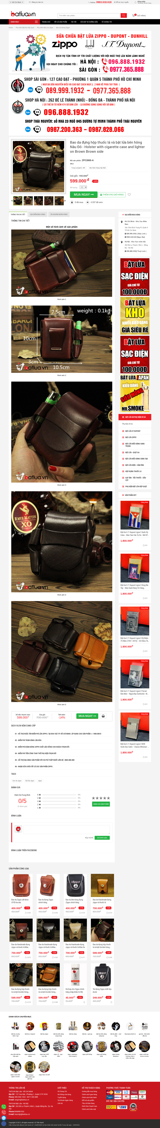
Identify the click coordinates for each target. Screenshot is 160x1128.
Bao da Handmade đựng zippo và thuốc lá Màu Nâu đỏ (20, 946)
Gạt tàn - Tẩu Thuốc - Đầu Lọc (135, 478)
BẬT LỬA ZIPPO (130, 437)
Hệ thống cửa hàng (64, 1094)
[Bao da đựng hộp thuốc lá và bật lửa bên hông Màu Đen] (21, 974)
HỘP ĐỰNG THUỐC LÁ (133, 471)
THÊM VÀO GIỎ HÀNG (113, 195)
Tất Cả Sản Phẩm (60, 22)
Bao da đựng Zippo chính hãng (45, 901)
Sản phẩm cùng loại (19, 868)
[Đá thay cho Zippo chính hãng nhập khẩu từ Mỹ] (75, 974)
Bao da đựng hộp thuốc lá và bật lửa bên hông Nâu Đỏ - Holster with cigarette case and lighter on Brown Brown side (107, 147)
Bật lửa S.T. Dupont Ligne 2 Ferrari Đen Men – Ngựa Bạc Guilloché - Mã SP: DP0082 (134, 692)
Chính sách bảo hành (89, 1097)
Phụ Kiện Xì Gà (127, 423)
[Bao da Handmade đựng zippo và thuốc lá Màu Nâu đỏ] (21, 930)
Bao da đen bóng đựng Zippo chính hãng (74, 901)
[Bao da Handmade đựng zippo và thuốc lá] (102, 885)
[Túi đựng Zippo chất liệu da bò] (102, 974)
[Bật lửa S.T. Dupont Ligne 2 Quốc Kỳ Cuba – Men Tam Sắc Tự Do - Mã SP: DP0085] (134, 515)
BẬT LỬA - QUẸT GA (132, 452)
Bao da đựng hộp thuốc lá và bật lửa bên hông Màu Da (47, 990)
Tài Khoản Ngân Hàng (65, 1100)
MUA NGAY (82, 194)
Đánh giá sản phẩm (101, 804)
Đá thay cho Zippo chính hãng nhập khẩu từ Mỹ (75, 990)
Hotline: (101, 2)
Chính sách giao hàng (89, 1094)
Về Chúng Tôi (62, 1091)
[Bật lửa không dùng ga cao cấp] (134, 277)
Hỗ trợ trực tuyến (121, 2)
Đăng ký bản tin (37, 2)
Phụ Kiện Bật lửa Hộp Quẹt (136, 486)
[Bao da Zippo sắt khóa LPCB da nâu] (21, 885)
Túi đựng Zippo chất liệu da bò (102, 990)
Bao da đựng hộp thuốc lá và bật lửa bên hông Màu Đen (20, 990)
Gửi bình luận (102, 838)
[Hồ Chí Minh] (3, 1112)
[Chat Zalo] (3, 1117)
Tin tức (73, 22)
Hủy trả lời (89, 838)
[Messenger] (3, 1123)
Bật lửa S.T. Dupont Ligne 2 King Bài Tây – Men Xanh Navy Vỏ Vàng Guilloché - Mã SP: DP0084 (134, 586)
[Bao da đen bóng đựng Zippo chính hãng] (75, 885)
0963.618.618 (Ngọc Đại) (136, 237)
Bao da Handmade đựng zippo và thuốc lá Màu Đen (47, 946)
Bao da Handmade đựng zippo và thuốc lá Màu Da (75, 945)
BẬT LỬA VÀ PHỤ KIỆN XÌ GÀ (135, 417)
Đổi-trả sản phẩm (88, 1100)
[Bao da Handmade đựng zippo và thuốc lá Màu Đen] (48, 930)
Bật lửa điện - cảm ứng (134, 465)
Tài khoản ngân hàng (59, 214)
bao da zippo (17, 780)
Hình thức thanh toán (89, 1106)
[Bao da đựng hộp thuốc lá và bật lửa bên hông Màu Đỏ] (102, 930)
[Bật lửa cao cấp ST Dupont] (134, 354)
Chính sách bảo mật (89, 1109)
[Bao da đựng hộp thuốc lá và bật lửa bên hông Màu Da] (48, 974)
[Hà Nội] (3, 1106)
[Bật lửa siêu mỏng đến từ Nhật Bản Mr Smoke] (134, 393)
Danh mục (15, 22)
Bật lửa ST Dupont (132, 431)
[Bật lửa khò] (134, 316)
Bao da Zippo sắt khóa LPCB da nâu (19, 901)
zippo (40, 780)
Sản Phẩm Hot (130, 495)
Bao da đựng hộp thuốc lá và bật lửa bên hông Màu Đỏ (102, 946)
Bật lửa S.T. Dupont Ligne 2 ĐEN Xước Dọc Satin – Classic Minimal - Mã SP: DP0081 (134, 745)
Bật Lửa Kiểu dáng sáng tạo (136, 458)
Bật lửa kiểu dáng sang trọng (135, 444)
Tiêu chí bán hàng (88, 1103)
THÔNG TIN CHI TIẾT (18, 214)
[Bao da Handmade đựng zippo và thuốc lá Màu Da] (75, 930)
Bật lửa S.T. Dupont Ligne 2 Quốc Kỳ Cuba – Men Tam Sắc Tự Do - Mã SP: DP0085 (134, 533)
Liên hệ (60, 1103)
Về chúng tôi (107, 22)
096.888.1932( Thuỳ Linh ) (136, 251)
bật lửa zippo (29, 780)
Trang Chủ (46, 22)
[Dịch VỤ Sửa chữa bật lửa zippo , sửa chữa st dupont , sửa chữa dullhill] (80, 52)
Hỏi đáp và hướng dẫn (89, 22)
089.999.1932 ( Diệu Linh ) (136, 234)
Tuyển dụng (62, 1097)
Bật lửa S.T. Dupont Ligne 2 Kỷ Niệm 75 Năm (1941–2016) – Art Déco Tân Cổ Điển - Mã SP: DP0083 (134, 639)
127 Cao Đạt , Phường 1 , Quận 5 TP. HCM (32, 1094)
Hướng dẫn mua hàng (89, 1091)
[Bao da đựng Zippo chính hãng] (48, 885)
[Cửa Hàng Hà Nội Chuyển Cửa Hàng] (80, 105)
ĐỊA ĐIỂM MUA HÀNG (37, 214)
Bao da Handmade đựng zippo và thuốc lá (102, 901)
